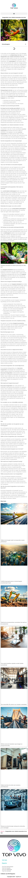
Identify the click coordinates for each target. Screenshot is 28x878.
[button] (14, 14)
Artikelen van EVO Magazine (8, 873)
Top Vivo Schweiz (6, 871)
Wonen (2, 831)
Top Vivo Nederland (7, 869)
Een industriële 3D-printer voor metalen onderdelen (14, 704)
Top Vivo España (6, 868)
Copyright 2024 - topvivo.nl (14, 876)
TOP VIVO (4, 860)
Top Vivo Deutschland (7, 866)
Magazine (4, 863)
